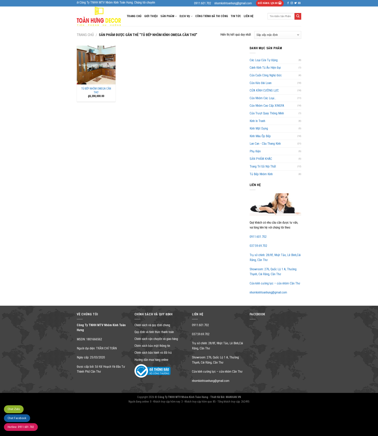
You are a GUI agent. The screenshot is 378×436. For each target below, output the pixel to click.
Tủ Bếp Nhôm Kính (261, 174)
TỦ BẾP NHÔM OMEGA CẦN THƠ (96, 90)
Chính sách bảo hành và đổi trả (153, 353)
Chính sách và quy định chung (152, 325)
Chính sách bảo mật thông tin (152, 346)
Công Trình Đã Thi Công (211, 16)
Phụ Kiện (255, 151)
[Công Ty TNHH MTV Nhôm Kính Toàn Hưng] (99, 16)
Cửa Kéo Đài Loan (260, 83)
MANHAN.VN (233, 397)
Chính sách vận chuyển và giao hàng (156, 339)
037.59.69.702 (258, 246)
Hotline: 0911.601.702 (21, 427)
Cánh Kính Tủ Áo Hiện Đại (265, 67)
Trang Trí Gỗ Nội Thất (263, 166)
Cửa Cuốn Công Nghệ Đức (266, 75)
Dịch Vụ (185, 16)
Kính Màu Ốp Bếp (260, 136)
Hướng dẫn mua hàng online (151, 360)
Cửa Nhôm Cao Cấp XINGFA (267, 105)
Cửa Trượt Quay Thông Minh (267, 113)
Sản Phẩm (167, 16)
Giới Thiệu (151, 16)
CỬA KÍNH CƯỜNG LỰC (264, 90)
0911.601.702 (258, 237)
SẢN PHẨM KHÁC (261, 159)
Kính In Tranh (257, 121)
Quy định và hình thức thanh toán (154, 332)
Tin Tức (236, 16)
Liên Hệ (248, 16)
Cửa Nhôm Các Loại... (263, 98)
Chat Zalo (14, 409)
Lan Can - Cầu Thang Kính (265, 143)
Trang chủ (85, 35)
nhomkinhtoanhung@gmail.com (268, 292)
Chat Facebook (17, 418)
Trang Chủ (134, 16)
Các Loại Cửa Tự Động (264, 60)
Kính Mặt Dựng (259, 128)
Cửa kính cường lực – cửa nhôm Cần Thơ (275, 283)
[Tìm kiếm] (298, 16)
